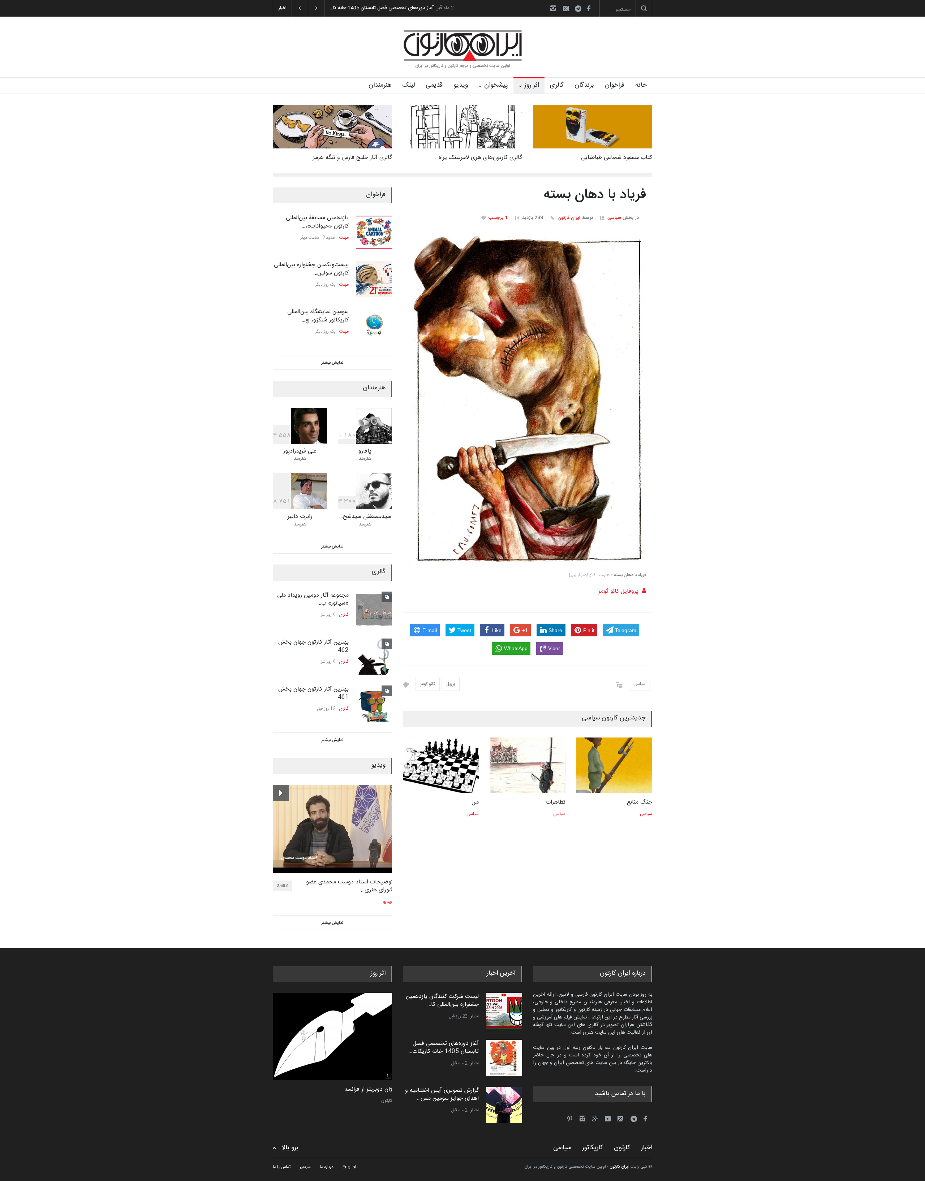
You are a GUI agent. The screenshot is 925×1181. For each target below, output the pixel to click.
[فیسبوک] (588, 8)
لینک (408, 85)
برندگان (584, 85)
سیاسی (614, 218)
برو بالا (290, 1147)
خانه (641, 85)
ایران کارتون (569, 218)
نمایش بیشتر (332, 362)
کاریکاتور (592, 1147)
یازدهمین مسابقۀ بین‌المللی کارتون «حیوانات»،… (317, 222)
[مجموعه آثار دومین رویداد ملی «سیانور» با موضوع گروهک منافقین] (374, 610)
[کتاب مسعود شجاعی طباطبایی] (592, 126)
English (350, 1167)
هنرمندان (380, 85)
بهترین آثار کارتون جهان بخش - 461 (311, 693)
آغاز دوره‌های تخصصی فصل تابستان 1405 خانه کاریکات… (443, 1047)
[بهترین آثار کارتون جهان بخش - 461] (374, 703)
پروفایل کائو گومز (618, 591)
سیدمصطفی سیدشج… (365, 517)
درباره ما (327, 1167)
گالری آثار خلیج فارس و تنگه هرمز (352, 158)
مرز (475, 802)
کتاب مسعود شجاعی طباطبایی (616, 158)
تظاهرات (555, 802)
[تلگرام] (580, 9)
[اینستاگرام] (553, 8)
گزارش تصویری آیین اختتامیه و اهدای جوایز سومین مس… (442, 1094)
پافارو (364, 451)
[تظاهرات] (527, 765)
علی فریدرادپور (300, 451)
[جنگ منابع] (614, 765)
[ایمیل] (565, 8)
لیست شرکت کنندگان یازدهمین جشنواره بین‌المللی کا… (442, 1000)
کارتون (386, 1100)
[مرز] (441, 765)
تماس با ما (282, 1167)
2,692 (282, 885)
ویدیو (460, 85)
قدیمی (434, 85)
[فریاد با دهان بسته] (527, 399)
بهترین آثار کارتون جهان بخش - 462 (311, 646)
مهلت (344, 237)
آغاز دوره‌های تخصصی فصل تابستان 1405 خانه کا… (382, 8)
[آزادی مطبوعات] (332, 1036)
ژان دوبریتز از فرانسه (368, 1090)
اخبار (475, 1016)
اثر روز (531, 85)
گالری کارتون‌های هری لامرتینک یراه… (478, 158)
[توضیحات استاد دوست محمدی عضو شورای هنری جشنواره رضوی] (333, 829)
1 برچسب (498, 218)
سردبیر (305, 1167)
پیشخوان (496, 85)
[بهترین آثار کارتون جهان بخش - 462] (374, 657)
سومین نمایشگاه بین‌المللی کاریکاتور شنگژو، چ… (318, 316)
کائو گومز (427, 684)
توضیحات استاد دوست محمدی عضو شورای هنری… (349, 886)
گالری (557, 85)
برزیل (450, 684)
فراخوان (614, 85)
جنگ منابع (639, 802)
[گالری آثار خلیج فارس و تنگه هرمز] (332, 126)
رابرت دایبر (300, 517)
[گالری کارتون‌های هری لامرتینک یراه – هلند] (462, 126)
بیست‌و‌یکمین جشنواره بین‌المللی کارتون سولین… (311, 269)
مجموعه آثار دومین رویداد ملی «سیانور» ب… (313, 599)
